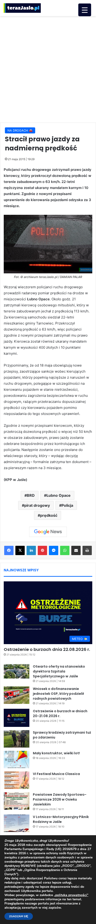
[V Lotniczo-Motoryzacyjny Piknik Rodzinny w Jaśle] (16, 823)
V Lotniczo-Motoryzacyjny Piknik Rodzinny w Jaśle (61, 819)
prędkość (48, 515)
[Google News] (48, 532)
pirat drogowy (37, 505)
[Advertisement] (48, 68)
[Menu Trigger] (84, 9)
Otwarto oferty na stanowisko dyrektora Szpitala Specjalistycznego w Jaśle (59, 671)
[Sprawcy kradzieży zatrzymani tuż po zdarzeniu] (16, 739)
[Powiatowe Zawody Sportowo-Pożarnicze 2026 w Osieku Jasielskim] (16, 801)
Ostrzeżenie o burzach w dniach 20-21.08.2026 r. (60, 713)
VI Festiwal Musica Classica (56, 774)
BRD (31, 495)
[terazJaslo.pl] (22, 8)
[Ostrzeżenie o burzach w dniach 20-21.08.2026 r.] (16, 718)
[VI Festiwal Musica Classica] (16, 780)
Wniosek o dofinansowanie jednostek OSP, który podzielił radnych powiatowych (58, 693)
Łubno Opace (58, 495)
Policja (67, 505)
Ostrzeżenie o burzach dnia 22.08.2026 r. (47, 649)
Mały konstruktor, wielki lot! (56, 753)
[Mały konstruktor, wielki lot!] (16, 759)
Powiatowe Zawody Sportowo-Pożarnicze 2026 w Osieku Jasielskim (59, 799)
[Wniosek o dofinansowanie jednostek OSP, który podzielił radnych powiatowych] (16, 695)
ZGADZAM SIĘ (18, 916)
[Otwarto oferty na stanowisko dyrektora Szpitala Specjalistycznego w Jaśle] (16, 671)
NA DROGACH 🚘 (20, 130)
